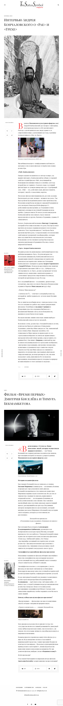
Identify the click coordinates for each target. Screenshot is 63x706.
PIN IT (32, 148)
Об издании (19, 687)
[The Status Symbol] (31, 5)
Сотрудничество (29, 687)
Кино (11, 15)
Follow (45, 687)
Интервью (6, 15)
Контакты (38, 687)
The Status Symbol (9, 122)
